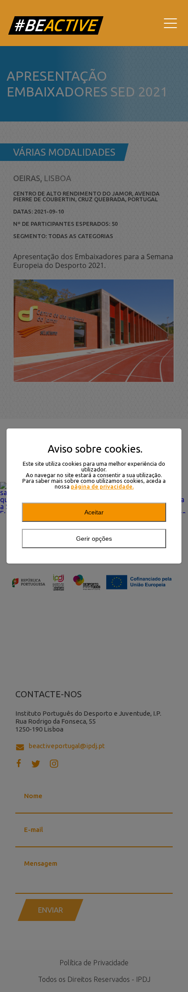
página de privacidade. (102, 486)
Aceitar (94, 512)
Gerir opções (94, 538)
